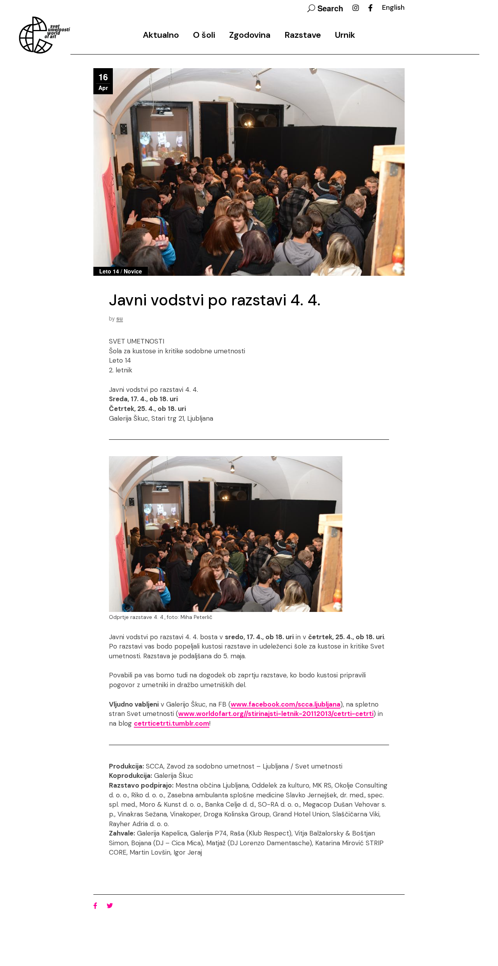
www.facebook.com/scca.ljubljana (285, 704)
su (119, 318)
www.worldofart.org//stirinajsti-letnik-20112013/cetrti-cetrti (276, 713)
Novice (133, 271)
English (393, 7)
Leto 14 (109, 271)
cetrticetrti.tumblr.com (171, 723)
